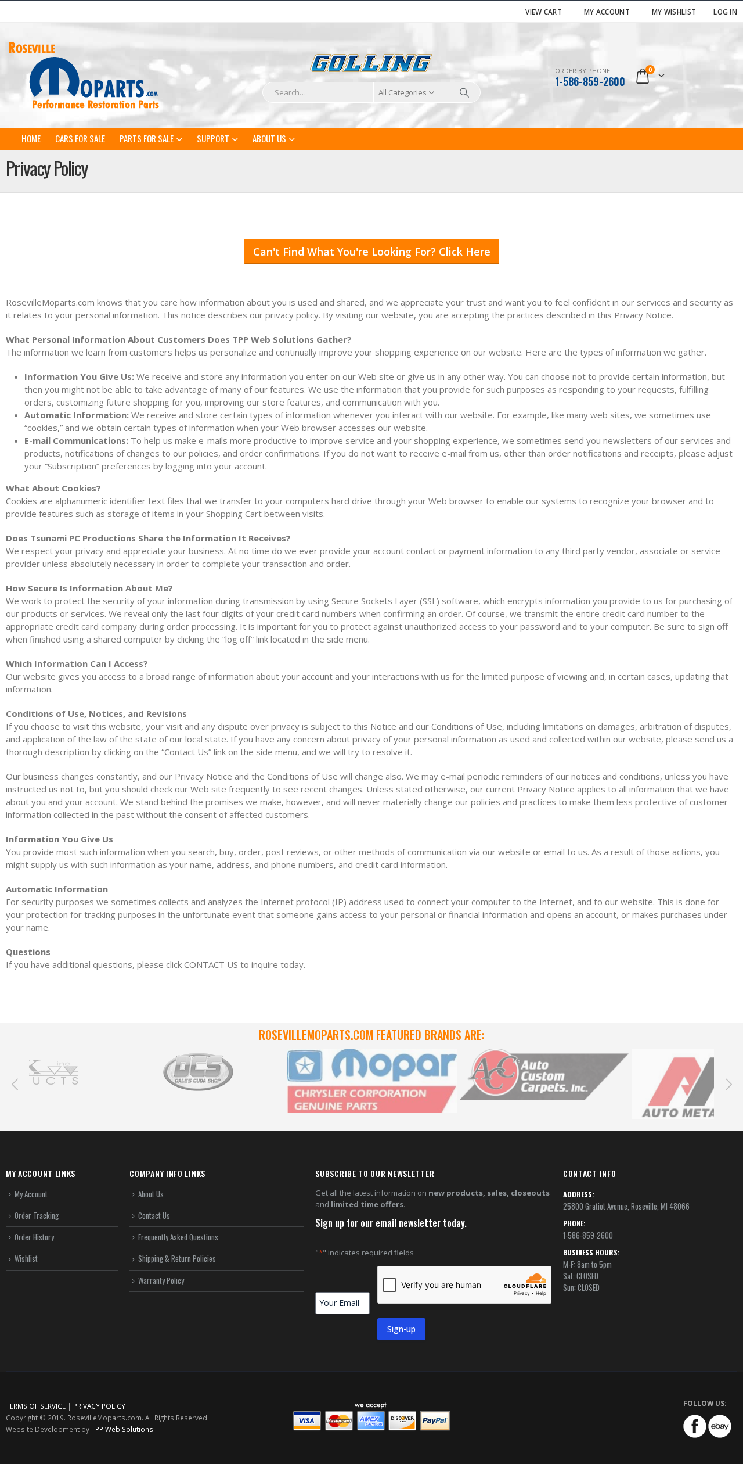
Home (31, 138)
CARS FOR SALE (80, 138)
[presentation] (14, 1083)
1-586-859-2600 (590, 81)
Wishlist (26, 1258)
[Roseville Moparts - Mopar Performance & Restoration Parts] (84, 75)
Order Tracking (37, 1215)
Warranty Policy (161, 1280)
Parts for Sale (147, 138)
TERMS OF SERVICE (36, 1406)
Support (213, 138)
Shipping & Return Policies (177, 1258)
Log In (725, 11)
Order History (34, 1237)
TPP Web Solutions (122, 1429)
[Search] (464, 92)
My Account (607, 11)
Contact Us (154, 1215)
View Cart (543, 11)
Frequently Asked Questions (178, 1237)
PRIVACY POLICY (99, 1406)
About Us (269, 138)
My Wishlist (674, 11)
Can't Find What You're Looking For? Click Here (371, 252)
